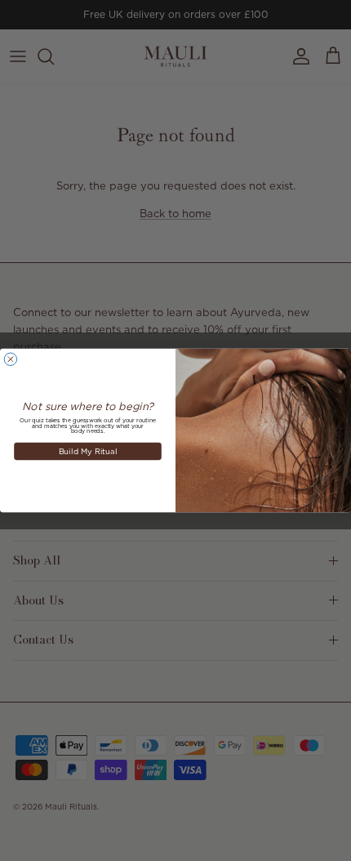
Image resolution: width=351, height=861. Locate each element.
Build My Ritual (88, 450)
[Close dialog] (10, 359)
